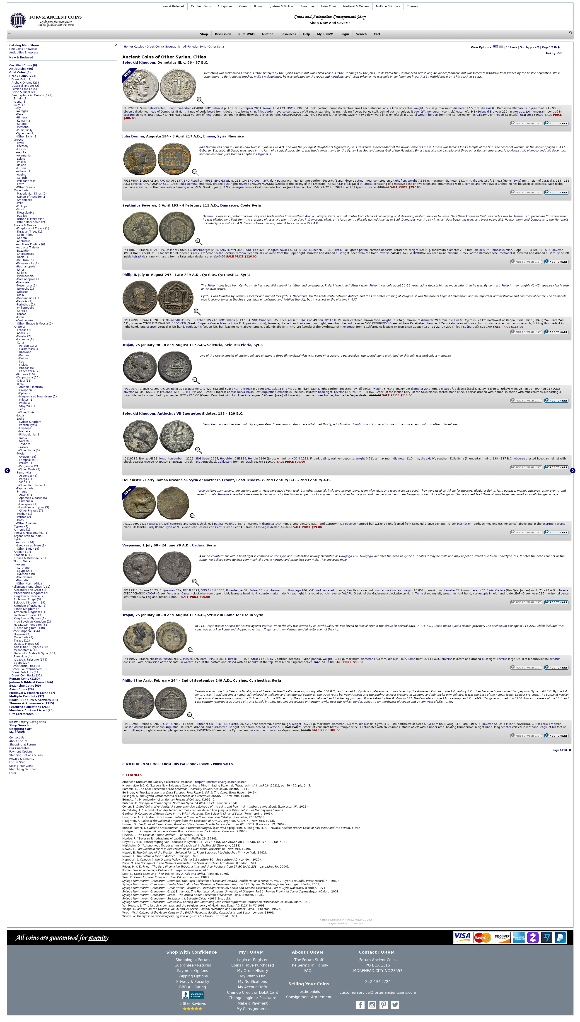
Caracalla (548, 180)
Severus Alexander (256, 223)
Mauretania (24, 577)
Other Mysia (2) (29, 469)
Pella (20, 203)
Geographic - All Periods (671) (32, 95)
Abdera (22, 238)
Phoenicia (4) (23, 656)
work (470, 219)
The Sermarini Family (309, 965)
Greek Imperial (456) (26, 631)
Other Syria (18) (28, 548)
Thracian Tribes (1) (29, 231)
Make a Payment (253, 1003)
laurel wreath (418, 114)
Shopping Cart (20, 729)
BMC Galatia (222, 180)
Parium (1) (26, 463)
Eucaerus (247, 73)
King (208, 114)
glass (379, 490)
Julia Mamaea (530, 150)
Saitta (23, 437)
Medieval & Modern (356, 6)
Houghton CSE (230, 458)
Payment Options (20, 751)
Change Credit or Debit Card (252, 992)
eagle (189, 326)
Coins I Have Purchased (252, 965)
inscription (464, 523)
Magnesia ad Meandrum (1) (38, 396)
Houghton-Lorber (179, 108)
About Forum (18, 741)
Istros (20, 269)
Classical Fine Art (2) (25, 85)
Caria (20, 342)
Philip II (129, 275)
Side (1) (24, 482)
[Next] (555, 47)
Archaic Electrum (31, 387)
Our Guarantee (19, 748)
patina (281, 180)
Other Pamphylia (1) (33, 485)
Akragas (22, 111)
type (228, 285)
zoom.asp (15, 776)
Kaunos (24, 355)
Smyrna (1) (27, 406)
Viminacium (25, 320)
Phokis (21, 162)
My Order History (252, 971)
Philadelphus (272, 76)
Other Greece (26, 187)
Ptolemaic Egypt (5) (27, 599)
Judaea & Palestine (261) (30, 558)
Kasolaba (25, 352)
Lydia (20, 418)
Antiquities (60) (21, 68)
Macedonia (21, 190)
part (360, 187)
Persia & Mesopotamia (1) (31, 532)
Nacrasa (24, 431)
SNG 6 (208, 590)
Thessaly (22, 146)
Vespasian (131, 545)
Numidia (22, 580)
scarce (525, 114)
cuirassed (305, 323)
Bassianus (364, 147)
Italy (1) (19, 104)
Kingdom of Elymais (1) (30, 618)
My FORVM (325, 34)
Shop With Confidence (191, 952)
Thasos (21, 314)
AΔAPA (348, 593)
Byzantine (307, 6)
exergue (518, 111)
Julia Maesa (511, 150)
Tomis (20, 317)
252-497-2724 (378, 981)
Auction (267, 34)
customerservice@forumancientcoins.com (378, 992)
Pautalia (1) (24, 301)
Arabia (309, 216)
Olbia (20, 295)
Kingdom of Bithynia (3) (30, 605)
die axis (486, 108)
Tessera (253, 480)
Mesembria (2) (27, 285)
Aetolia (21, 152)
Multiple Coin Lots (388, 6)
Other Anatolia (26, 523)
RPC (162, 180)
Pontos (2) (24, 517)
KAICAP (150, 593)
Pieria (246, 345)
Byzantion (23, 250)
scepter (152, 326)
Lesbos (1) (24, 330)
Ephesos (25, 393)
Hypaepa (25, 428)
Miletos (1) (26, 399)
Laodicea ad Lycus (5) (34, 507)
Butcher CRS (202, 320)
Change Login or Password (252, 998)
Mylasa (23, 364)
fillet (261, 111)
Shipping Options (192, 976)
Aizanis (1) (26, 494)
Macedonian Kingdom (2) (31, 593)
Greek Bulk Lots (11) (26, 672)
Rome (445, 216)
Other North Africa (29, 583)
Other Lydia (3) (29, 450)
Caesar (218, 253)
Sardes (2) (26, 440)
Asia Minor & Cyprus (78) (31, 647)
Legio (443, 296)
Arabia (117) (22, 551)
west (430, 701)
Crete (20, 184)
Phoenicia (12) (24, 555)
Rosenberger (234, 590)
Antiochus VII (169, 413)
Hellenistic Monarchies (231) (31, 586)
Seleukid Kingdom (138, 62)
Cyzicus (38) (27, 456)
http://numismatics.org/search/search (220, 782)
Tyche (560, 253)
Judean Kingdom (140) (29, 628)
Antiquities (225, 6)
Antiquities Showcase (23, 52)
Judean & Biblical (282, 6)
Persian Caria (28, 345)
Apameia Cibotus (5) (33, 498)
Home (128, 46)
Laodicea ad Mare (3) (31, 545)
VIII (177, 320)
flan (349, 590)
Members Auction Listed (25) (31, 710)
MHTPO (414, 253)
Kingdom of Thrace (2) (29, 596)
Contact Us (16, 737)
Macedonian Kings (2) (32, 193)
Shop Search (19, 725)
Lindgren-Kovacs (277, 250)
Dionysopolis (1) (28, 263)
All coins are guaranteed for (62, 937)
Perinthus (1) (26, 304)
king (430, 73)
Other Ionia (26, 412)
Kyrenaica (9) (26, 574)
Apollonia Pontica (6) (31, 244)
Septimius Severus (139, 205)
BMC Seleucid (214, 108)
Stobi (20, 209)
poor (363, 494)
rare (372, 187)
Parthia (420, 76)
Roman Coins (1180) (24, 678)
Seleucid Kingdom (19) (29, 602)
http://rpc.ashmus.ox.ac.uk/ (188, 870)
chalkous (156, 659)
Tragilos (22, 215)
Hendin (216, 424)
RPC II (518, 556)
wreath (447, 593)
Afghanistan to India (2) (30, 536)
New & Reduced (173, 6)
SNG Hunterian (242, 388)
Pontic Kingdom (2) (27, 609)
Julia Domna (133, 136)
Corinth (22, 177)
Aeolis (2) (23, 333)
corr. (321, 320)
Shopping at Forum (22, 744)
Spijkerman (167, 590)
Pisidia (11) (24, 513)
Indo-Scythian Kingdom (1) (32, 621)
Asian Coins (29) (21, 689)
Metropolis (561, 219)
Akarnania (24, 155)
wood (393, 490)
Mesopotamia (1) (25, 650)
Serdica (22, 311)
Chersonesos (25, 253)
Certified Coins (201, 6)
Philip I (258, 76)
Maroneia (23, 282)
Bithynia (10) (26, 374)
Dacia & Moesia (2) (26, 643)
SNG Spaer (246, 108)
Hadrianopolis (26, 266)
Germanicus (283, 392)
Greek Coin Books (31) (27, 675)
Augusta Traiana (28, 247)
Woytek (168, 659)
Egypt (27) (24, 570)
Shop (204, 34)
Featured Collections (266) (29, 707)
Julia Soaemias (555, 150)
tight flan (399, 180)
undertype (505, 556)
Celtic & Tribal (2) (23, 92)
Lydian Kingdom (30, 421)
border (269, 111)
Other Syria (216, 46)
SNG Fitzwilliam (194, 180)
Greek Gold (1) (21, 79)
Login (345, 34)
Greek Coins (155, 46)
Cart (377, 34)
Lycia (20, 415)
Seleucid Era (485, 111)
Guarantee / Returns (192, 965)
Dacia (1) (23, 257)
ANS (210, 590)
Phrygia (22, 491)
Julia (227, 154)
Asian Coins (328, 6)
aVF (265, 180)
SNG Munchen (312, 250)
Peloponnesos (26, 181)
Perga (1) (25, 479)
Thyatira (24, 444)
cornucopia (480, 593)
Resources (288, 34)
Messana (23, 127)
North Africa (22, 561)
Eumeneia (26, 501)
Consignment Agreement (308, 997)
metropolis (507, 253)
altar (190, 187)
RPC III (213, 659)
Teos (22, 409)
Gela (20, 114)
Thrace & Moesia (25, 225)
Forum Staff (17, 762)
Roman (258, 6)
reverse (280, 111)
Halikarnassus (28, 349)
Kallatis (22, 272)
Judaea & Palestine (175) (30, 659)
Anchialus (23, 241)
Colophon (25, 390)
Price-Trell (286, 320)
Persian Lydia (28, 425)
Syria (17, 539)
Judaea (511, 73)
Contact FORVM (377, 952)
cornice (469, 183)
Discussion (223, 34)
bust (227, 183)
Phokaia (24, 402)
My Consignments (252, 1009)
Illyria (20, 142)
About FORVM (308, 952)
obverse (128, 111)
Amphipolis (24, 200)
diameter (459, 108)
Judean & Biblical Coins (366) (31, 682)
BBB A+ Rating (192, 987)
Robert (499, 114)
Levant (228, 480)
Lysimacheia (25, 276)
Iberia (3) (20, 101)
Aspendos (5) (28, 475)
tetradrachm (157, 108)
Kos (21, 361)
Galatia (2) (24, 336)
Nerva (241, 392)
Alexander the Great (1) (30, 590)
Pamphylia (24, 472)
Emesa (209, 136)
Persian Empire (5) (24, 89)
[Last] (559, 47)
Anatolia (19, 326)
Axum (21, 564)
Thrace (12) (22, 640)
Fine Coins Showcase (24, 47)
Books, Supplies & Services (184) (34, 700)
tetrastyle (138, 256)
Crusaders (426, 698)
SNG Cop (254, 180)
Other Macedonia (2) (31, 222)
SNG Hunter (228, 250)
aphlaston (224, 461)
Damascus (520, 108)
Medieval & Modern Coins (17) (32, 693)
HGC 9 (291, 108)
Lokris (21, 158)
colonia (298, 223)
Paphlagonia (25, 488)
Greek (243, 6)
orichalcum (499, 626)
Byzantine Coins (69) (25, 685)
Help (306, 34)
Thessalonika (25, 212)
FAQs (12, 772)
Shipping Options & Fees (26, 755)
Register (260, 960)
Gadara (198, 545)
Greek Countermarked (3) (29, 669)
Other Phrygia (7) (31, 510)
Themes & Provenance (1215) (31, 703)
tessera (228, 490)
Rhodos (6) (26, 368)
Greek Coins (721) (22, 76)
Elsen (297, 187)
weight (418, 108)
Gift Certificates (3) (24, 714)
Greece (18, 139)
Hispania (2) (22, 634)
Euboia (21, 168)
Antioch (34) (25, 542)
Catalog (139, 46)
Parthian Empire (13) (28, 615)
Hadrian (510, 219)
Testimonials (309, 991)
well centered (173, 523)
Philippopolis (25, 307)
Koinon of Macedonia (31, 196)
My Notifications (252, 981)
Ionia (20, 383)
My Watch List (252, 976)
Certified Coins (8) (23, 65)
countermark (220, 556)
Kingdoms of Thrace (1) (33, 228)
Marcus (225, 323)
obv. (386, 108)
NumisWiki (246, 34)
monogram (433, 111)
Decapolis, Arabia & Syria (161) (35, 653)
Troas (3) (23, 520)
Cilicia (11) (24, 380)
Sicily (17, 108)
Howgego (345, 556)
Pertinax (240, 253)
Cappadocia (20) (28, 377)
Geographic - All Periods (181, 46)
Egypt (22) (21, 662)
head (153, 111)
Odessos (22, 291)
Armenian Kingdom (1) (29, 612)
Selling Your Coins (21, 765)
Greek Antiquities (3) (26, 666)
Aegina (21, 174)
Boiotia (21, 165)
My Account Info (252, 987)
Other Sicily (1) (27, 136)
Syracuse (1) (25, 133)
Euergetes (191, 413)
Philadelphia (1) (30, 434)
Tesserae (203, 490)
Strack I (256, 659)
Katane (22, 123)
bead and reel (313, 395)
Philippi (22, 206)
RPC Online (167, 250)
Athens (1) (24, 171)
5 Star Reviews (192, 1003)
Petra (331, 216)
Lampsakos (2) (29, 460)
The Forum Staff (308, 960)
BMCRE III (234, 659)
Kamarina (23, 120)
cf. (285, 590)
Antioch (353, 296)
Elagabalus (263, 154)
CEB (166, 183)
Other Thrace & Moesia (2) (35, 323)
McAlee (188, 659)
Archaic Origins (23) (25, 82)
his (239, 76)
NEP (156, 392)
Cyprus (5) (21, 526)
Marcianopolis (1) (28, 279)
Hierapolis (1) (28, 504)
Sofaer (253, 590)
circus (388, 626)
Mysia (20, 453)
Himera (22, 117)
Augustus (258, 323)
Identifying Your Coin (23, 769)
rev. (355, 388)
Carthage (23, 567)
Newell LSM (271, 108)
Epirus (21, 149)
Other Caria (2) (29, 371)
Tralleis (23, 447)
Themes (412, 6)
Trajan (127, 345)
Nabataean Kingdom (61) (31, 624)
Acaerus (330, 73)
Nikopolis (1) (25, 288)
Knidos (23, 358)
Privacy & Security (21, 758)
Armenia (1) (22, 529)
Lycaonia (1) (25, 339)
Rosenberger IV (203, 250)
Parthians (337, 76)
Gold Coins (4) (20, 72)
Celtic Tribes (25, 234)
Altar (340, 183)
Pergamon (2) (28, 466)
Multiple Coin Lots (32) (26, 696)
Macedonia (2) (23, 637)
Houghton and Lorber (366, 424)
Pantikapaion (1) (28, 298)
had (219, 694)
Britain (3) (21, 98)
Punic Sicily (24, 130)
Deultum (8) (25, 260)
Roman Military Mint (30, 219)
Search (361, 34)
